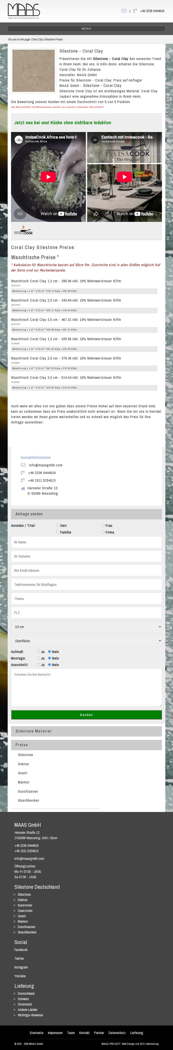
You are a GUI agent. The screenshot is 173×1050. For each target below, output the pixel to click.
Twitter (19, 958)
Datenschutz (117, 1032)
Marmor (24, 782)
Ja (42, 651)
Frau (108, 525)
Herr (63, 525)
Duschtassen (28, 791)
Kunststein (25, 905)
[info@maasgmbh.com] (124, 10)
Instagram (21, 967)
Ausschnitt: (20, 664)
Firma (109, 532)
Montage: (18, 658)
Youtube (20, 975)
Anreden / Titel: (23, 525)
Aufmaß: (17, 651)
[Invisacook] (23, 229)
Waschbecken (28, 800)
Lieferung (136, 1032)
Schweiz (23, 998)
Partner (99, 1032)
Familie (65, 532)
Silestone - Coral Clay (81, 51)
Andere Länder (27, 1009)
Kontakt (84, 1032)
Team (71, 1032)
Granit (22, 772)
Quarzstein (25, 910)
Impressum (55, 1032)
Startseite (36, 1032)
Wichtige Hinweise (30, 1014)
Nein (55, 651)
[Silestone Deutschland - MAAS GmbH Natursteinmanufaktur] (24, 10)
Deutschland (26, 993)
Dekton (23, 763)
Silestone (25, 754)
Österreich (25, 1004)
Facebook (20, 949)
